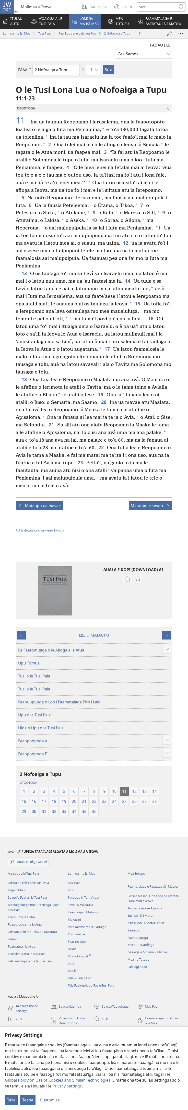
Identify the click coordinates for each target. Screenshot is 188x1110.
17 (108, 349)
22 (101, 447)
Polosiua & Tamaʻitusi (83, 897)
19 (101, 394)
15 (138, 303)
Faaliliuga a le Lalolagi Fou (77, 33)
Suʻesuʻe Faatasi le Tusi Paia (27, 897)
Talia (11, 1100)
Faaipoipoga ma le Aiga (25, 924)
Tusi (70, 890)
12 (126, 243)
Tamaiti (13, 939)
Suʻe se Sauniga (66, 1007)
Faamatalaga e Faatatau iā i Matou (153, 886)
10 (95, 220)
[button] (47, 21)
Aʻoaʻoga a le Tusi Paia (23, 873)
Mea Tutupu (136, 873)
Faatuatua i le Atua (21, 946)
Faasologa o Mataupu (84, 912)
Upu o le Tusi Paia (34, 715)
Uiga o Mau (16, 890)
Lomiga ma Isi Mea (16, 33)
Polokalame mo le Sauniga (87, 927)
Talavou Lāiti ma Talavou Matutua (32, 931)
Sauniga (133, 930)
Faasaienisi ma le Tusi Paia (26, 954)
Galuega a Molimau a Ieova (147, 952)
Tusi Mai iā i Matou (141, 915)
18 (25, 379)
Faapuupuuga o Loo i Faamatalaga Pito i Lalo (59, 702)
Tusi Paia (44, 33)
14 (128, 280)
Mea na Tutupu (139, 959)
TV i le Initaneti (79, 956)
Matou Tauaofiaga (141, 944)
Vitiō (71, 963)
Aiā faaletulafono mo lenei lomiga (40, 530)
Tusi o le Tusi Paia (34, 676)
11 (22, 120)
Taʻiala (72, 949)
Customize (50, 1100)
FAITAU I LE (160, 45)
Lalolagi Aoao (137, 967)
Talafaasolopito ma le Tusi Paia (30, 961)
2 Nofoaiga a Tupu (117, 33)
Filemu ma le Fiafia (21, 917)
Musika (73, 970)
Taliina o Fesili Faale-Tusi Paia (28, 883)
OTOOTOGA (28, 782)
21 (52, 424)
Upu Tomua (29, 663)
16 (151, 318)
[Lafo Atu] (169, 33)
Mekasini (74, 919)
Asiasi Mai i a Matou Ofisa (146, 923)
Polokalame (76, 934)
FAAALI (24, 69)
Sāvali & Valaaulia (80, 905)
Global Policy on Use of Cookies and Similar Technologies (57, 1080)
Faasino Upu (77, 941)
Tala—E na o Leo (80, 978)
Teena (27, 1100)
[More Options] (180, 33)
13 (25, 273)
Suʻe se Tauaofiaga (111, 1007)
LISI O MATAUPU (94, 635)
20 (104, 402)
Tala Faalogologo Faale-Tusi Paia (91, 985)
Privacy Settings (67, 1086)
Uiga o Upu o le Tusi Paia (41, 728)
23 (81, 462)
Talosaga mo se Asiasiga (145, 908)
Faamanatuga (138, 937)
